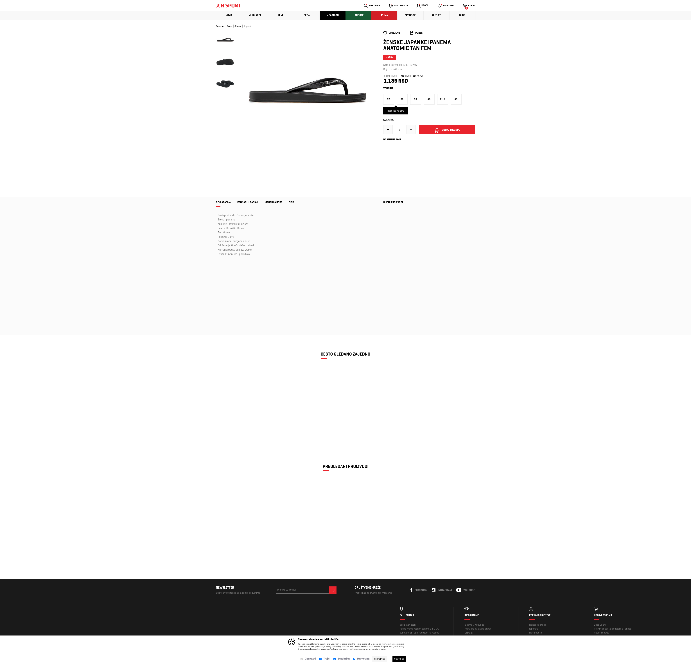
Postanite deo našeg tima (477, 628)
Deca (307, 15)
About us (479, 624)
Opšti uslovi (600, 624)
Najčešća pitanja (538, 624)
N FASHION (333, 15)
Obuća (237, 26)
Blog (462, 15)
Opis (291, 202)
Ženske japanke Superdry (392, 299)
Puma (384, 15)
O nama (468, 624)
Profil (425, 5)
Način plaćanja (601, 632)
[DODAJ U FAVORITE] (239, 438)
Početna (220, 26)
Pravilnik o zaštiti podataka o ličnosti (612, 628)
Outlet (436, 15)
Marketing (363, 658)
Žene (281, 15)
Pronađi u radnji (247, 202)
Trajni (326, 658)
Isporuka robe (273, 202)
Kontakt (468, 632)
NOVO (229, 15)
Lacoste (358, 15)
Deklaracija (223, 202)
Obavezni (310, 658)
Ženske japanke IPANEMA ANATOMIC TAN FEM (247, 423)
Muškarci (255, 15)
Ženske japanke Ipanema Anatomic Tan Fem (247, 535)
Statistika (344, 658)
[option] (307, 93)
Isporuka (533, 628)
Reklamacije (535, 632)
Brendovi (410, 15)
